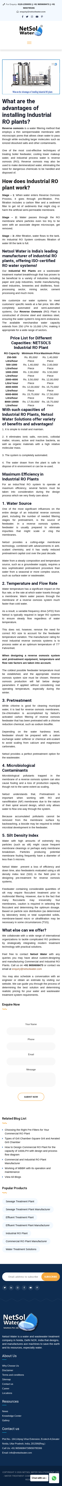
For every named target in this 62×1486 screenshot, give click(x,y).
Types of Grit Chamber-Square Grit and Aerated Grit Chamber (32, 1140)
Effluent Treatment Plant (20, 1217)
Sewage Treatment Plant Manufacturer (28, 1209)
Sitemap (6, 1379)
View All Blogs (13, 1177)
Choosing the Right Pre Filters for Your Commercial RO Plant (27, 1131)
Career (5, 1388)
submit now (31, 1096)
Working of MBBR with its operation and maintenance (28, 1170)
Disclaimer (7, 1370)
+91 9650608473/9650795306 (26, 1448)
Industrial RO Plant (17, 1233)
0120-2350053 (24, 4)
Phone (31, 1039)
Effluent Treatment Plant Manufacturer (28, 1225)
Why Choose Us (10, 1366)
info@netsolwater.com (20, 1453)
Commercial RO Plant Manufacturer (26, 1241)
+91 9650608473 (41, 4)
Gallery (6, 1420)
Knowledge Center (11, 1416)
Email (31, 1054)
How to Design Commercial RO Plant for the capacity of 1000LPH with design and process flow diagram (31, 1151)
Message (31, 1069)
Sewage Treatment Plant (20, 1201)
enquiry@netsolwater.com (32, 12)
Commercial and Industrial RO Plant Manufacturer (25, 1161)
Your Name (31, 1024)
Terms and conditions (13, 1375)
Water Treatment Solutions (21, 1249)
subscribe (50, 1276)
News (5, 1411)
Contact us (7, 1384)
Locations (7, 1393)
